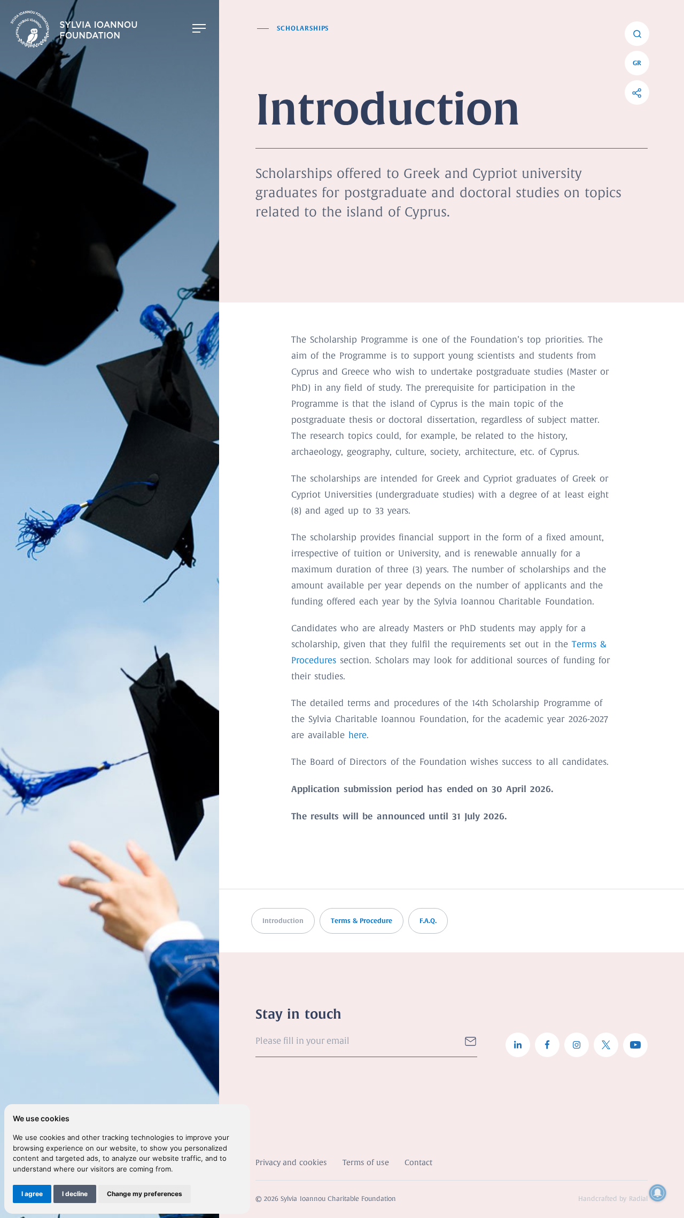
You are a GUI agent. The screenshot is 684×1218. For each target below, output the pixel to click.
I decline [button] (75, 1194)
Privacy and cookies (291, 1163)
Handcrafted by (612, 1199)
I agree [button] (32, 1194)
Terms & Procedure (361, 921)
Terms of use (366, 1163)
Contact (418, 1163)
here (357, 735)
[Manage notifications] (657, 1192)
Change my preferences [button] (144, 1194)
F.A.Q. (428, 921)
